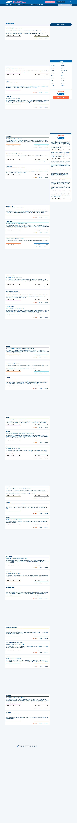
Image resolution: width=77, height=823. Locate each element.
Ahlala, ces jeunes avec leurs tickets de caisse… (17, 362)
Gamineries (8, 96)
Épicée (15, 4)
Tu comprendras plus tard (12, 291)
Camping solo (9, 221)
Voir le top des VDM (61, 97)
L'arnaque (8, 502)
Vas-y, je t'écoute (10, 237)
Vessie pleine (9, 136)
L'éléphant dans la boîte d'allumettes (14, 642)
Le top (27, 4)
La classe (8, 656)
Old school (8, 67)
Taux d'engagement (10, 587)
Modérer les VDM (61, 1)
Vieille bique (9, 166)
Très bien (8, 431)
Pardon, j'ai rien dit (10, 275)
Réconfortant (9, 572)
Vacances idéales (10, 306)
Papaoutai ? (8, 695)
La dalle (7, 417)
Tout (7, 4)
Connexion (70, 1)
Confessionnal (33, 4)
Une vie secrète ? (10, 152)
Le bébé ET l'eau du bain (11, 627)
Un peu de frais (9, 447)
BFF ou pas (8, 712)
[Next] (36, 746)
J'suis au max (9, 556)
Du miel (7, 81)
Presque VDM (40, 4)
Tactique (8, 346)
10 (34, 746)
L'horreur (8, 377)
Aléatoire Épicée (21, 4)
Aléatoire (11, 4)
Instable (8, 517)
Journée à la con (9, 206)
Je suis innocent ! (10, 27)
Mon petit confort (10, 487)
